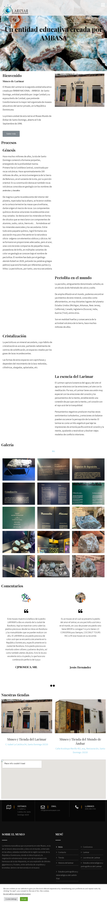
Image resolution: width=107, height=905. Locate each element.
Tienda (61, 857)
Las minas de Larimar (91, 857)
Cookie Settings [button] (10, 899)
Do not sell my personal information (17, 894)
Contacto (62, 852)
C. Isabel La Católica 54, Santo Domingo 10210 (26, 744)
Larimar (86, 852)
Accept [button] (24, 899)
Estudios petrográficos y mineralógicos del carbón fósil (67, 875)
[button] (11, 134)
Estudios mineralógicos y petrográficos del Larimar (92, 865)
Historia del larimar (65, 863)
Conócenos (88, 847)
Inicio (60, 847)
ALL (53, 451)
